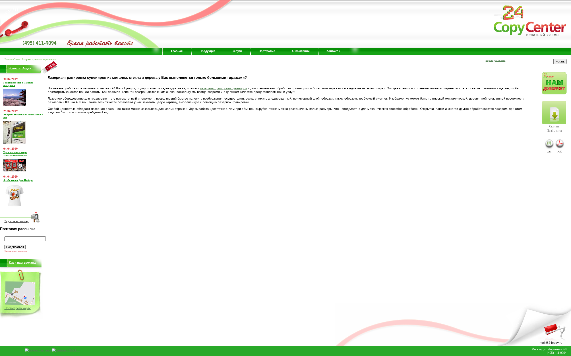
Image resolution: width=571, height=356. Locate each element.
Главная (177, 51)
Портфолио (267, 51)
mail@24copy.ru (551, 342)
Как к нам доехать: (22, 262)
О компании (301, 51)
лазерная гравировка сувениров (223, 88)
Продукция (207, 51)
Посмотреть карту (17, 308)
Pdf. (559, 151)
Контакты (333, 51)
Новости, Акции (19, 68)
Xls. (549, 151)
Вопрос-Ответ (12, 59)
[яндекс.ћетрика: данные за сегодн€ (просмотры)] (38, 350)
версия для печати (495, 60)
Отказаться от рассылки (15, 251)
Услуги (237, 51)
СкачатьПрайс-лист (554, 128)
